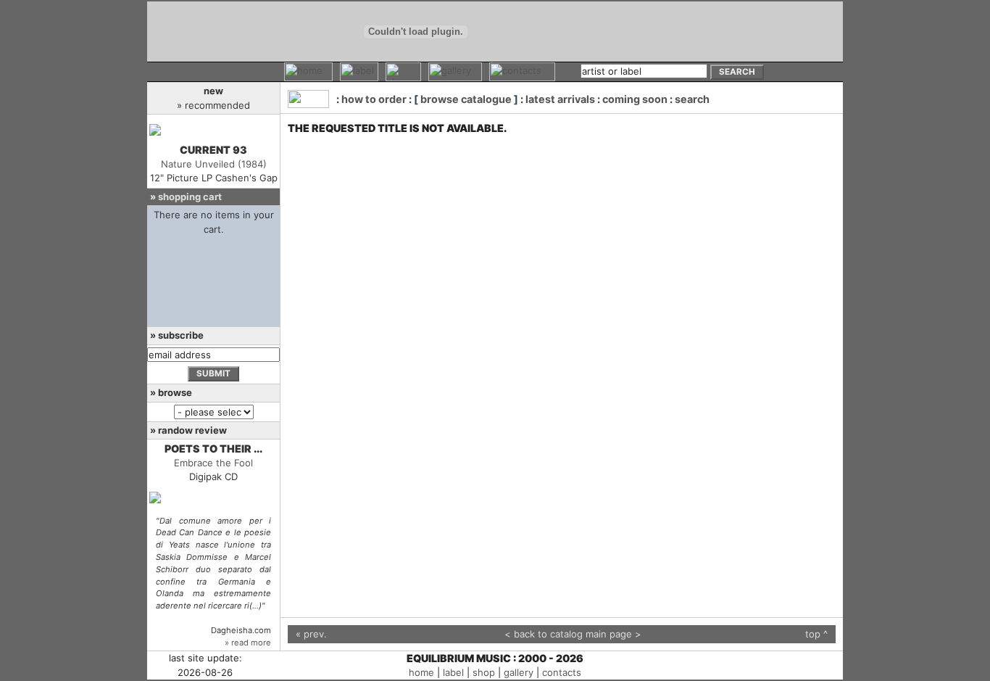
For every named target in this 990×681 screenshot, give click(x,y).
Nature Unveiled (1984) (214, 164)
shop (484, 672)
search (692, 99)
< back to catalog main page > (572, 634)
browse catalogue (466, 99)
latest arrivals (560, 99)
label (453, 672)
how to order (374, 99)
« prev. (311, 634)
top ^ (816, 634)
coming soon (634, 99)
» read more (248, 642)
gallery (518, 672)
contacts (561, 672)
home (421, 672)
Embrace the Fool (213, 463)
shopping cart (190, 196)
